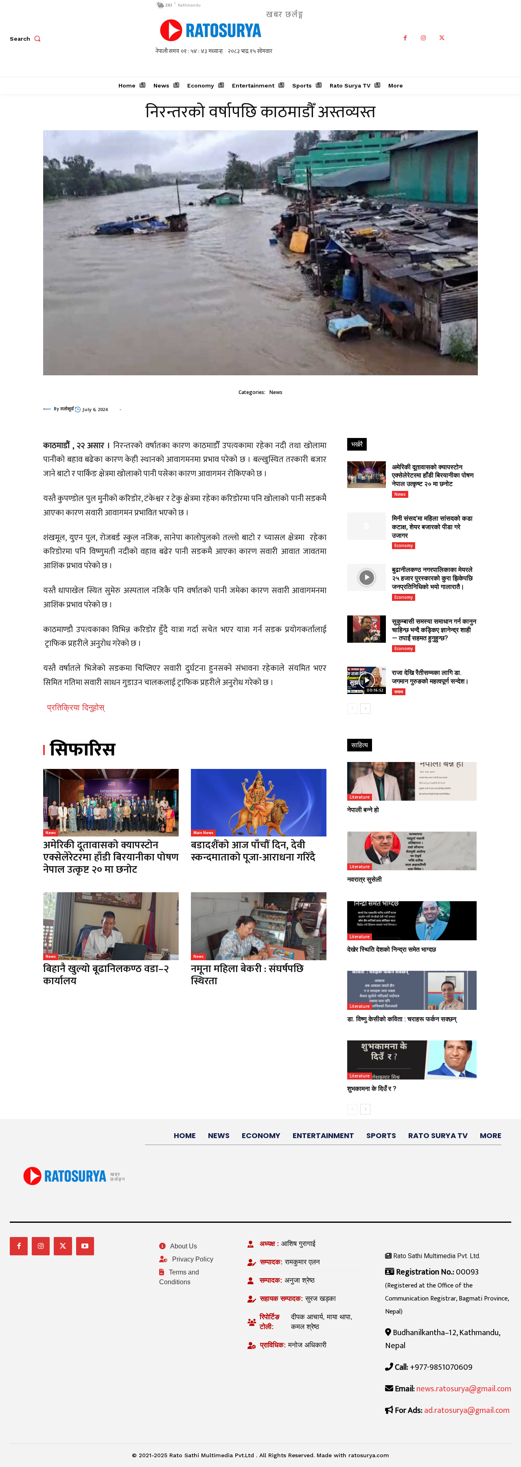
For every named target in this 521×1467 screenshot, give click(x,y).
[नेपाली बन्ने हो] (412, 781)
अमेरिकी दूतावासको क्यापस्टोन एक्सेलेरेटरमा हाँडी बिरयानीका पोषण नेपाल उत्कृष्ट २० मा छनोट (111, 857)
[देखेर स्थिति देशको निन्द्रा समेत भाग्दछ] (412, 920)
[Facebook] (405, 38)
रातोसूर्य (67, 409)
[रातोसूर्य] (48, 409)
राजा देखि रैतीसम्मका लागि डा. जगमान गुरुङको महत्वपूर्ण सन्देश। (430, 677)
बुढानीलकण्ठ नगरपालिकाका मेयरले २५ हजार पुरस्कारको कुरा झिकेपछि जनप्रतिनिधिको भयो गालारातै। (432, 578)
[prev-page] (352, 708)
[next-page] (365, 708)
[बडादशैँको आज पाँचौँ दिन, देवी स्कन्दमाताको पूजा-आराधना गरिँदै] (258, 803)
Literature (360, 797)
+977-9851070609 (441, 1367)
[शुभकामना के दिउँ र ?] (412, 1059)
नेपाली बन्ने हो (363, 810)
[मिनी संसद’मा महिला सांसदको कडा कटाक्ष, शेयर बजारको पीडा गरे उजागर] (366, 526)
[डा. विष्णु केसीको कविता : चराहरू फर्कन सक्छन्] (412, 990)
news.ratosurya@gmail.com (463, 1389)
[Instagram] (423, 38)
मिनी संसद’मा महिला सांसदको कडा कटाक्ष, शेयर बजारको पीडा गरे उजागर (432, 527)
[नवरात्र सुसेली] (412, 851)
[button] (27, 38)
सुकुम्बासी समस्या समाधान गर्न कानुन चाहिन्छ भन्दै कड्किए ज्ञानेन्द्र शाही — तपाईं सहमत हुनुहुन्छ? (434, 629)
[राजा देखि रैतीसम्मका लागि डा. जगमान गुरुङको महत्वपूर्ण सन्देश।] (366, 680)
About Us (183, 1246)
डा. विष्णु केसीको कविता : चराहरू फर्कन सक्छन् (401, 1019)
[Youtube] (85, 1246)
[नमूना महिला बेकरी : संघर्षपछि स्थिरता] (258, 926)
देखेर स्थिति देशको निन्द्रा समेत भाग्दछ (391, 949)
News (275, 392)
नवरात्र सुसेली (364, 879)
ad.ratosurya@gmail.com (467, 1410)
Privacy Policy (192, 1259)
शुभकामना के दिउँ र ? (371, 1089)
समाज (398, 691)
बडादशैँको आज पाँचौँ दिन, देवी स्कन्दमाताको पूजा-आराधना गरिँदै (253, 851)
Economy (403, 545)
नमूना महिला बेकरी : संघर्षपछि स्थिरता (247, 975)
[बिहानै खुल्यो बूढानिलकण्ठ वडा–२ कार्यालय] (111, 926)
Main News (203, 833)
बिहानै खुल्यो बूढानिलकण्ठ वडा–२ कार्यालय (106, 975)
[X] (442, 38)
